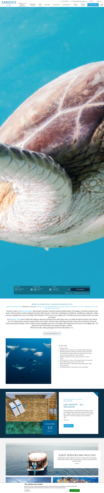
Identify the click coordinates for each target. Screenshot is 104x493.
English (99, 1)
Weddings (47, 4)
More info (77, 463)
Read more (66, 420)
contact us (89, 306)
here (71, 327)
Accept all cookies (75, 490)
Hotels (91, 1)
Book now (68, 425)
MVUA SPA (40, 4)
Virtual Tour (75, 4)
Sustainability (66, 4)
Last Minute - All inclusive (73, 405)
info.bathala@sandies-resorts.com (79, 1)
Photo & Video (83, 4)
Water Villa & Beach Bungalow (22, 5)
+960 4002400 (64, 1)
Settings (27, 490)
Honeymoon (56, 4)
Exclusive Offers (33, 4)
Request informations (51, 333)
